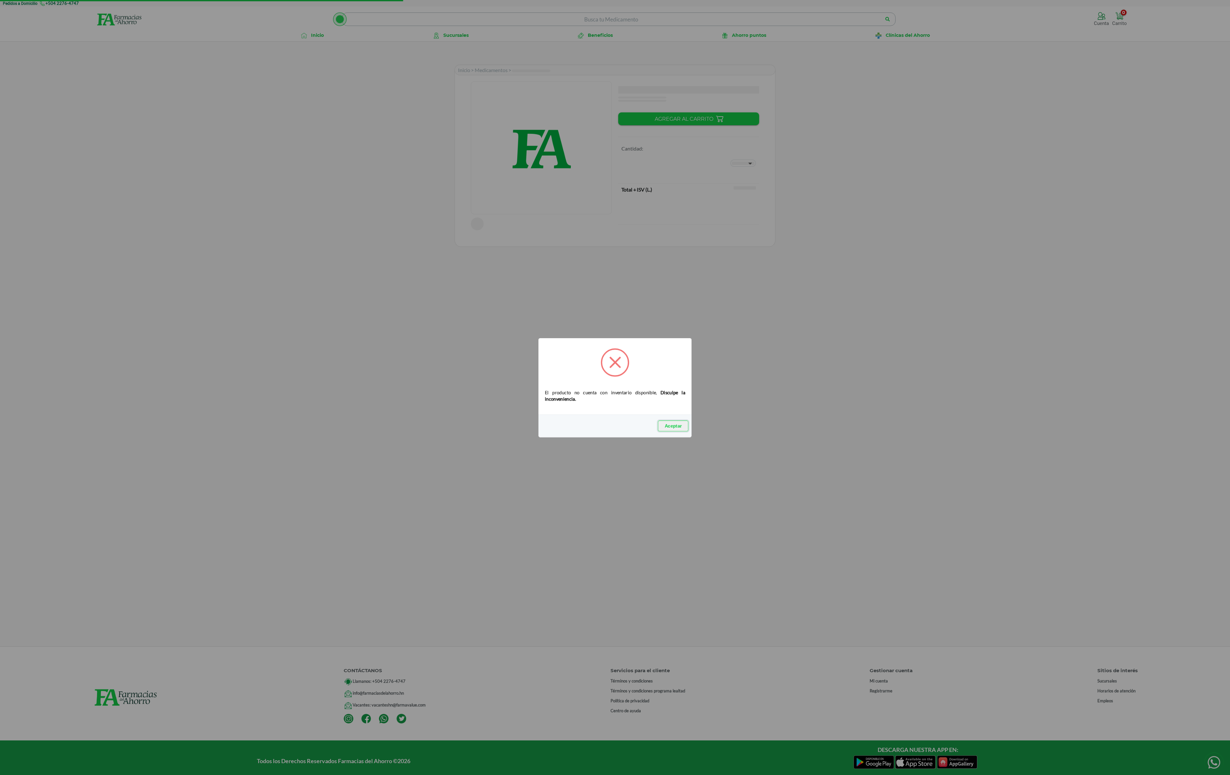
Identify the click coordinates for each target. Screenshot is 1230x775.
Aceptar (673, 425)
